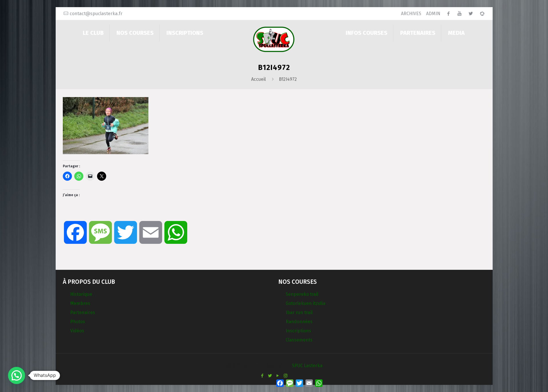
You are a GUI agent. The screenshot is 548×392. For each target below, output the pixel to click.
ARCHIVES (411, 13)
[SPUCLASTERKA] (274, 39)
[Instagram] (286, 375)
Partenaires (82, 312)
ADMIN (433, 13)
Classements (299, 340)
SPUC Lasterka (307, 365)
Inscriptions (298, 330)
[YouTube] (278, 375)
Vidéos (77, 330)
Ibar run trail (299, 312)
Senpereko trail (302, 294)
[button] (16, 375)
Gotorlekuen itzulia (305, 303)
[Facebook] (262, 375)
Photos (77, 321)
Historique (81, 294)
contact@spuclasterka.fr (96, 13)
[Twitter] (270, 375)
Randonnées (299, 321)
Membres (80, 303)
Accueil (258, 79)
